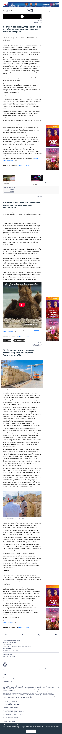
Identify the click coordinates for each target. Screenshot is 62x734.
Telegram (26, 165)
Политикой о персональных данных (27, 727)
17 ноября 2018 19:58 (37, 22)
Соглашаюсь (31, 731)
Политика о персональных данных (11, 704)
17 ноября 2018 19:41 (37, 198)
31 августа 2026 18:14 (36, 344)
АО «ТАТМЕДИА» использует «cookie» (12, 710)
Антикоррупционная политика (10, 707)
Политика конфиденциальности (10, 717)
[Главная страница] (30, 10)
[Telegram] (22, 634)
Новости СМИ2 (9, 190)
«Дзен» (20, 165)
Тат (11, 10)
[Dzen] (39, 634)
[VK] (6, 634)
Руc (4, 10)
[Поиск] (48, 11)
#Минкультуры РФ (19, 340)
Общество (39, 20)
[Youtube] (56, 634)
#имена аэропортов (9, 169)
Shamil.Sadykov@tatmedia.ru (10, 721)
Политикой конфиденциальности (48, 727)
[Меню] (58, 11)
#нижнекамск (6, 340)
